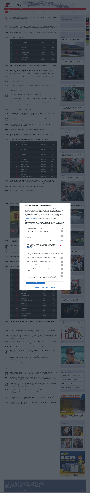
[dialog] (45, 246)
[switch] (61, 231)
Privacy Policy (52, 287)
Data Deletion (37, 287)
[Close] (68, 205)
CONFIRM (35, 282)
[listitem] (45, 228)
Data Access (45, 287)
